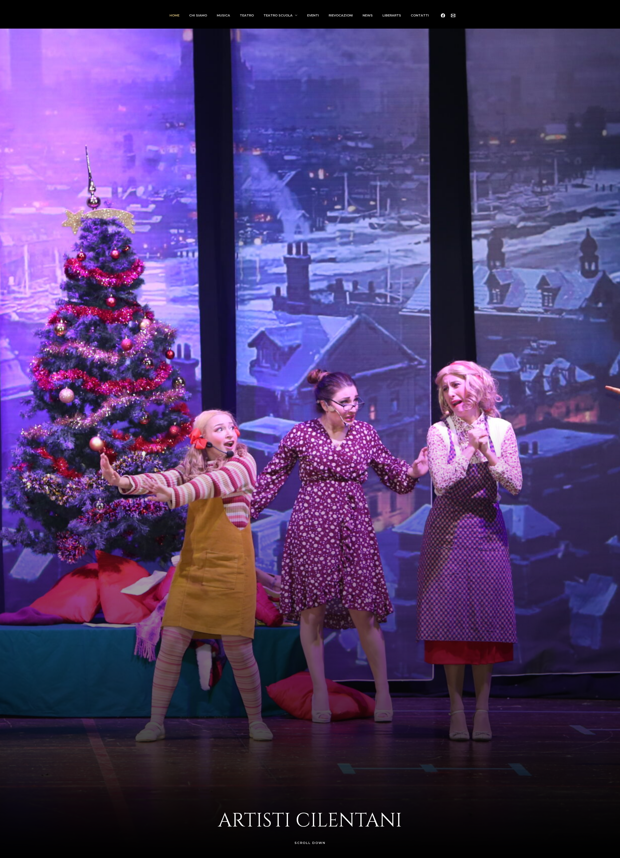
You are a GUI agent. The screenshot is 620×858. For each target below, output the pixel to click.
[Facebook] (443, 15)
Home (174, 15)
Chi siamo (198, 15)
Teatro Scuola (278, 15)
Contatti (420, 15)
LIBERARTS (391, 15)
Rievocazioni (341, 15)
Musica (223, 15)
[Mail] (453, 15)
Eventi (313, 15)
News (368, 15)
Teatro (247, 15)
